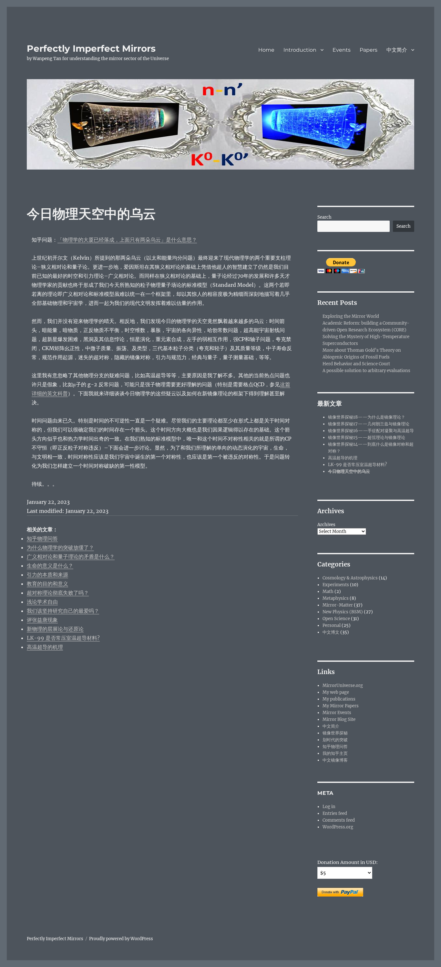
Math (328, 591)
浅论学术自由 (42, 601)
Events (342, 50)
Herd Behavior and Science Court (356, 364)
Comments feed (339, 820)
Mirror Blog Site (339, 719)
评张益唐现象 (42, 620)
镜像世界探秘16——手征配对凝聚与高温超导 (371, 430)
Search (324, 217)
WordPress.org (338, 827)
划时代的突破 (335, 740)
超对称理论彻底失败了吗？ (58, 592)
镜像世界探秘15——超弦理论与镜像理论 (366, 437)
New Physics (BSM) (343, 612)
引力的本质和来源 (47, 574)
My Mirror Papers (341, 706)
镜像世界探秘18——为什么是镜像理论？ (366, 417)
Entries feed (335, 813)
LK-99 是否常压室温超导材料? (63, 638)
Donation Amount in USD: (347, 862)
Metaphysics (336, 598)
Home (266, 50)
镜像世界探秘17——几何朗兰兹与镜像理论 (368, 424)
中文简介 (396, 50)
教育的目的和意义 (47, 583)
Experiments (336, 584)
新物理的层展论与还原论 (55, 629)
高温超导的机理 (45, 647)
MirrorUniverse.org (343, 685)
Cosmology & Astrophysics (350, 578)
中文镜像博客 (335, 760)
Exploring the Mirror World (351, 316)
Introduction (299, 50)
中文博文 (331, 632)
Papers (368, 50)
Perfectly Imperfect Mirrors (91, 48)
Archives (326, 524)
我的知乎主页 (335, 753)
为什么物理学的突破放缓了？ (60, 547)
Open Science (336, 618)
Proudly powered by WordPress (121, 938)
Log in (329, 806)
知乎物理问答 (42, 538)
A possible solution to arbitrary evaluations (366, 370)
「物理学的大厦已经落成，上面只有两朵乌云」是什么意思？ (127, 239)
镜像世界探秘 (335, 733)
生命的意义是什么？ (50, 565)
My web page (336, 692)
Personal (332, 625)
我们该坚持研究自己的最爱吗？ (63, 611)
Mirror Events (337, 712)
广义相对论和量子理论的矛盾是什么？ (71, 556)
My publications (339, 699)
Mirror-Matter (338, 605)
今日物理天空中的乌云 (349, 471)
